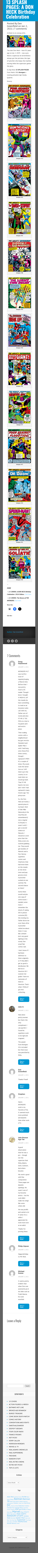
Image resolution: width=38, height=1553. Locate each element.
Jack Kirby (22, 1509)
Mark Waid (9, 1512)
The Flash (28, 1520)
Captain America (23, 1501)
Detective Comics (24, 1506)
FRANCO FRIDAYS (15, 1435)
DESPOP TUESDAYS (16, 1429)
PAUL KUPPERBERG (16, 1453)
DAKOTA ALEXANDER (16, 1425)
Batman (18, 1498)
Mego (22, 1512)
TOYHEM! (14, 1521)
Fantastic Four (11, 1507)
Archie (24, 1497)
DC (9, 1505)
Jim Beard (28, 1509)
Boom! (11, 1501)
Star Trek (9, 1520)
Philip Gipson (23, 1246)
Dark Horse (27, 1503)
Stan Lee (27, 1518)
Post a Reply (22, 999)
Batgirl (12, 1499)
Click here (28, 594)
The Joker (9, 1521)
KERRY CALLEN (14, 1441)
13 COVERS (13, 1401)
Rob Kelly (13, 1518)
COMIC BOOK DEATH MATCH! (19, 1416)
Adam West (10, 1497)
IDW (16, 1509)
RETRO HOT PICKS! (15, 1465)
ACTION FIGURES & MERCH (18, 1404)
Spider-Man (20, 1518)
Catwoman (10, 1503)
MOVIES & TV (14, 1447)
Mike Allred (13, 1514)
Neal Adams (21, 1514)
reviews (26, 1516)
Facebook (12, 641)
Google (8, 641)
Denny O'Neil (14, 1506)
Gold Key (25, 1507)
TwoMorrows (22, 1521)
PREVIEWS (12, 1456)
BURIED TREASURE (15, 1413)
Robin (9, 1518)
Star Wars (14, 1520)
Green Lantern (11, 1509)
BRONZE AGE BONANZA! (17, 1410)
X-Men (18, 1523)
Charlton (15, 1503)
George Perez (19, 1508)
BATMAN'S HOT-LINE (16, 1407)
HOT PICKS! (13, 1438)
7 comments (20, 28)
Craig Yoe (21, 1503)
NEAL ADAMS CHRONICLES (18, 1450)
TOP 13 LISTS (14, 1468)
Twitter (16, 641)
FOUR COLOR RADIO (16, 1432)
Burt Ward (16, 1501)
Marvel (16, 1511)
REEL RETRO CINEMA (16, 1462)
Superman (21, 1519)
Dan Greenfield (14, 25)
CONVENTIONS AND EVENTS (19, 1422)
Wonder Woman (11, 1523)
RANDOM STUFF (15, 1459)
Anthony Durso (17, 1497)
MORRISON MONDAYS (17, 1444)
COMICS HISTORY (15, 1419)
